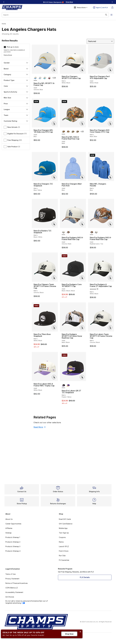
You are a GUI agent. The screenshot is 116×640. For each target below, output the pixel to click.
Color (6, 86)
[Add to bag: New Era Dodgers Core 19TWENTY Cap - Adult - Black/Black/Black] (82, 278)
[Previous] (4, 2)
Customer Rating (10, 121)
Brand (6, 69)
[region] (58, 2)
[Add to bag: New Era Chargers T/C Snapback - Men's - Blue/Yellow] (54, 177)
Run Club (62, 556)
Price (6, 104)
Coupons (62, 537)
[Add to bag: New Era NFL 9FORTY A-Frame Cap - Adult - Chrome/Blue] (54, 70)
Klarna (61, 542)
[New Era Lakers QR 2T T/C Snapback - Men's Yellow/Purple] (68, 385)
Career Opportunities (13, 524)
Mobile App (63, 528)
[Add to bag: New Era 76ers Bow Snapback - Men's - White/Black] (54, 327)
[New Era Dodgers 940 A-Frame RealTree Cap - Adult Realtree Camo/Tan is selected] (91, 232)
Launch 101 (63, 546)
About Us (9, 519)
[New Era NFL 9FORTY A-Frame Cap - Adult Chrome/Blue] (40, 78)
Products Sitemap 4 (12, 551)
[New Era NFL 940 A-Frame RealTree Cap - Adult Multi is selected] (63, 131)
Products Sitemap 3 (12, 546)
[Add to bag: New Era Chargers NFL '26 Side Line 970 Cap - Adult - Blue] (54, 123)
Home (4, 24)
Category (7, 74)
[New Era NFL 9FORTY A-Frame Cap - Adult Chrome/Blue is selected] (35, 78)
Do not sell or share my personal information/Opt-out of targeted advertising (26, 602)
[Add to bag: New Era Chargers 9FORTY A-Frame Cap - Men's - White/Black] (82, 70)
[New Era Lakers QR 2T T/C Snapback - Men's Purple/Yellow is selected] (63, 385)
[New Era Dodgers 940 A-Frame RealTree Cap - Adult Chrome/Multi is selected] (63, 232)
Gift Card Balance (65, 524)
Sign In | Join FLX (102, 7)
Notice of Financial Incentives (16, 583)
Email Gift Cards (65, 519)
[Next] (112, 2)
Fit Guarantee (64, 560)
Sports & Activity (10, 92)
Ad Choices (9, 597)
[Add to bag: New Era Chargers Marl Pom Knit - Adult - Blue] (82, 177)
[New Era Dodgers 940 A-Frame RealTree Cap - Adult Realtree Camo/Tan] (68, 232)
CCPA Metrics (10, 588)
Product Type (9, 80)
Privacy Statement (12, 579)
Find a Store (8, 55)
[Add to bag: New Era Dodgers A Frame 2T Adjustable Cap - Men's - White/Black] (110, 278)
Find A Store (63, 551)
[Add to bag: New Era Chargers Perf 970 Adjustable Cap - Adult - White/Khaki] (110, 70)
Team (6, 115)
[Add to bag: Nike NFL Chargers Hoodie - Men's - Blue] (110, 177)
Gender (7, 63)
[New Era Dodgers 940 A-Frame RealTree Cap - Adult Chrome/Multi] (96, 232)
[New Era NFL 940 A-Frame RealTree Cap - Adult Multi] (68, 131)
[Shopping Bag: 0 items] (112, 7)
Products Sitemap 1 (12, 537)
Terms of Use (10, 574)
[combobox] (55, 14)
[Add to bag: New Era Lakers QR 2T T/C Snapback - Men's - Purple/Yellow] (82, 377)
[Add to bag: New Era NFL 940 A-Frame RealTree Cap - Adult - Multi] (82, 123)
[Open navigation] (111, 14)
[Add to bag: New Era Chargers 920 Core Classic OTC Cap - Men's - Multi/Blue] (110, 123)
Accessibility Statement (14, 592)
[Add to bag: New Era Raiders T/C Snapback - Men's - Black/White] (54, 224)
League (7, 109)
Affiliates (8, 528)
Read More (38, 427)
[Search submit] (106, 14)
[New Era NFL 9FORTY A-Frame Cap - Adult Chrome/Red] (49, 78)
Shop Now (69, 634)
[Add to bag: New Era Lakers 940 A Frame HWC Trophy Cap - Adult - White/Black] (54, 377)
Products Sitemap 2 (12, 542)
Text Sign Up (64, 533)
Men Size (7, 98)
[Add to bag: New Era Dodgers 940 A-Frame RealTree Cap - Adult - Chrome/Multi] (82, 224)
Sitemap (8, 533)
